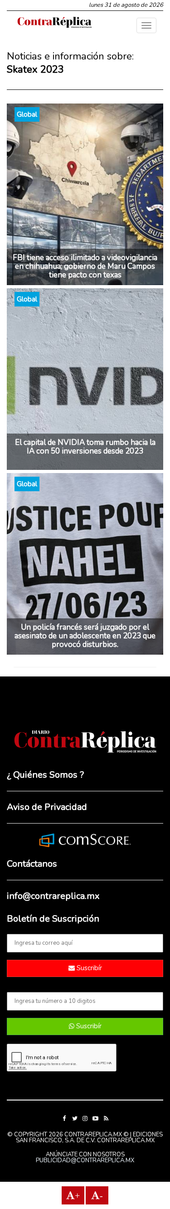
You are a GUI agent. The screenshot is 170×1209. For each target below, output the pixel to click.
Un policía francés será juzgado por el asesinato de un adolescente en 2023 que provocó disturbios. (85, 636)
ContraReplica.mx (126, 1140)
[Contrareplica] (54, 23)
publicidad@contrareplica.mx (85, 1160)
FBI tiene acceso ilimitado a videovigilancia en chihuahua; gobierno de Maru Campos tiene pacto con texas (85, 266)
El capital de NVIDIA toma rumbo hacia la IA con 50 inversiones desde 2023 (85, 446)
